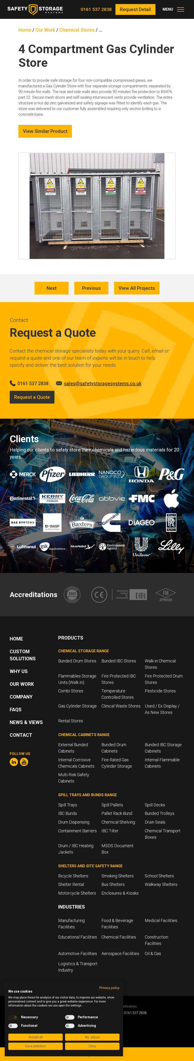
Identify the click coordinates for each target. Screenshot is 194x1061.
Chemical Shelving (118, 822)
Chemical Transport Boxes (163, 834)
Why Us (19, 671)
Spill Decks (155, 804)
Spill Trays (67, 804)
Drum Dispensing (73, 822)
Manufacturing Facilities (71, 923)
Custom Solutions (23, 655)
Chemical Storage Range (83, 651)
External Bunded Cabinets (73, 748)
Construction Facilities (156, 940)
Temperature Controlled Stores (117, 694)
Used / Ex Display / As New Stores (162, 709)
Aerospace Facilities (120, 953)
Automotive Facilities (77, 953)
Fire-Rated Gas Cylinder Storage (116, 763)
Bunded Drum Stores (77, 660)
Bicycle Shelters (73, 875)
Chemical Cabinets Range (84, 735)
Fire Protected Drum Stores (164, 679)
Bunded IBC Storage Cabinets (163, 748)
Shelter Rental (71, 884)
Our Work (45, 30)
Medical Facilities (161, 920)
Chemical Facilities (118, 937)
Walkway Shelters (161, 884)
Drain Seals (155, 822)
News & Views (26, 722)
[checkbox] (13, 1017)
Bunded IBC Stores (118, 660)
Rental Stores (70, 720)
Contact (21, 735)
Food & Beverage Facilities (117, 923)
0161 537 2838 (96, 9)
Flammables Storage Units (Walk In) (77, 679)
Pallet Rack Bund (116, 813)
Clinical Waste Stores (121, 705)
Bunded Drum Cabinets (113, 748)
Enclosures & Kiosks (120, 893)
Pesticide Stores (160, 690)
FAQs (16, 709)
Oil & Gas (153, 953)
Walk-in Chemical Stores (160, 664)
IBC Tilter (110, 830)
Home (24, 30)
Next (52, 288)
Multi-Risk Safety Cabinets (73, 777)
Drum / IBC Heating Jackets (75, 849)
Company (21, 697)
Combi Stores (70, 690)
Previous (91, 288)
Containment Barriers (77, 830)
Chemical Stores (77, 30)
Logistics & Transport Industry (77, 967)
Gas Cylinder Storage (77, 705)
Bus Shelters (113, 884)
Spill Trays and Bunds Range (87, 795)
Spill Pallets (112, 804)
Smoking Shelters (117, 875)
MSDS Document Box (117, 849)
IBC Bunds (67, 813)
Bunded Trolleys (159, 813)
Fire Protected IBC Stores (118, 679)
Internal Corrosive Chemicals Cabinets (76, 763)
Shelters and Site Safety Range (90, 866)
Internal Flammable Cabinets (162, 763)
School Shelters (159, 875)
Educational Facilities (77, 937)
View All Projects (137, 288)
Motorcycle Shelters (77, 893)
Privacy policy (109, 988)
